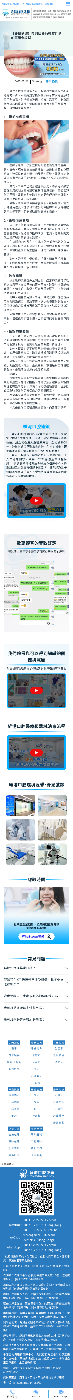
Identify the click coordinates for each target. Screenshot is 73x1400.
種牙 (14, 1048)
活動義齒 (58, 1055)
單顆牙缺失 (14, 1062)
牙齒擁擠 (14, 1109)
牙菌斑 (36, 1062)
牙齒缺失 (36, 1155)
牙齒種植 (14, 1043)
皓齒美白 (36, 1048)
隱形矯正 (14, 1095)
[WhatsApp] (60, 1392)
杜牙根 (36, 1115)
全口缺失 (14, 1069)
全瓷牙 (59, 1048)
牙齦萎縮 (58, 1115)
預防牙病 (36, 1148)
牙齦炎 (59, 1109)
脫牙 (36, 1109)
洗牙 (36, 1069)
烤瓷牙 (59, 1062)
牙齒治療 (36, 1089)
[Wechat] (36, 1392)
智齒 (36, 1102)
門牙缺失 (14, 1055)
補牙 (36, 1095)
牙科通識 (52, 81)
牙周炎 (59, 1095)
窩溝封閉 (14, 1155)
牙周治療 (58, 1089)
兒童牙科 (14, 1129)
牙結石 (36, 1055)
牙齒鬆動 (58, 1122)
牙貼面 (36, 1083)
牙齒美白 (36, 1043)
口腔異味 (36, 1141)
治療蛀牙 (14, 1134)
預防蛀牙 (14, 1141)
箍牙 (14, 1115)
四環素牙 (36, 1076)
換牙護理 (14, 1148)
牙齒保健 (36, 1129)
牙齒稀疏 (14, 1102)
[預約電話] (12, 1392)
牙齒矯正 (14, 1089)
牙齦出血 (58, 1102)
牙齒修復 (58, 1043)
